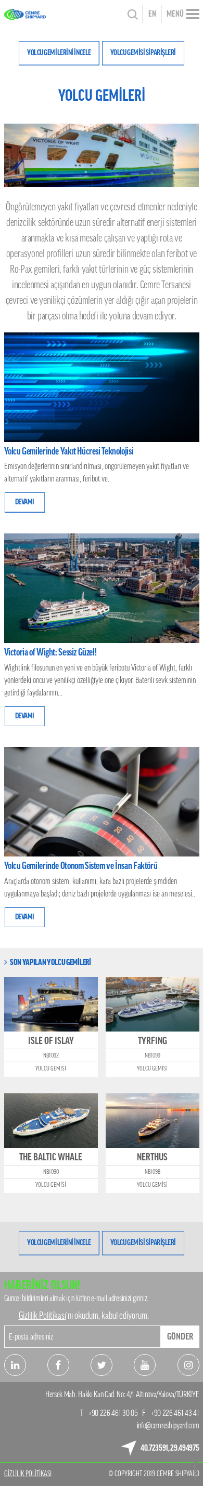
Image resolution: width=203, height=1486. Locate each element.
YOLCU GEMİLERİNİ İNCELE (59, 53)
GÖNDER (180, 1336)
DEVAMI (24, 502)
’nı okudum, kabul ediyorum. (84, 1315)
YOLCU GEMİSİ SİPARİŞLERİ (143, 53)
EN (152, 14)
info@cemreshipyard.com (168, 1426)
